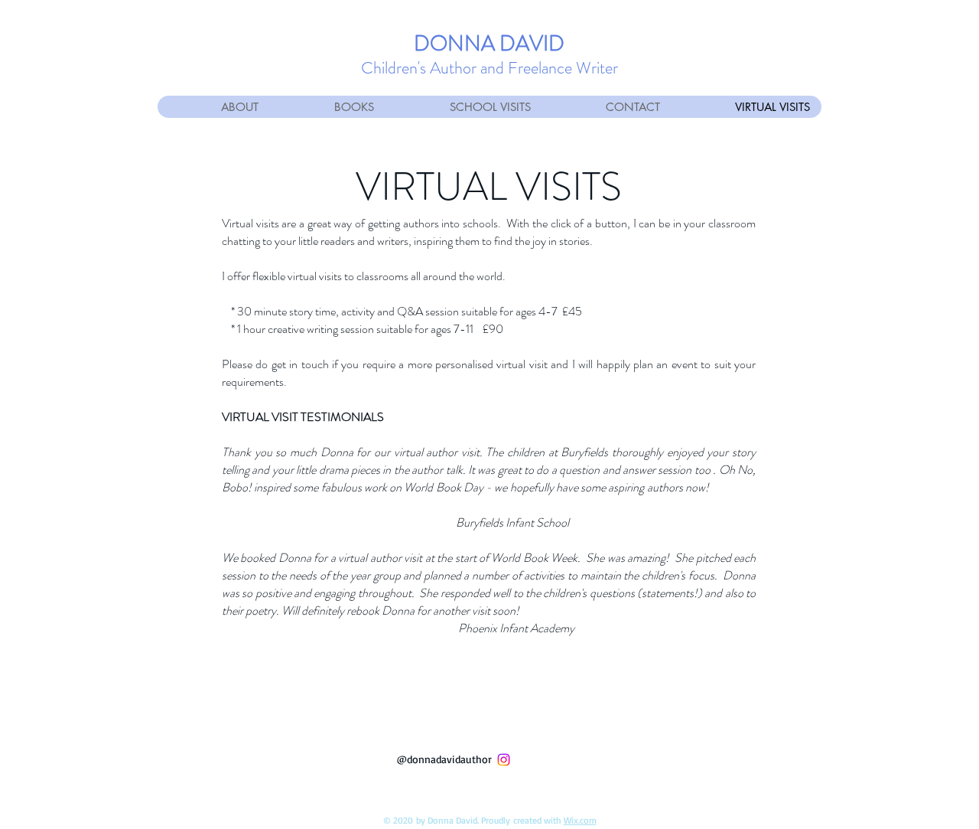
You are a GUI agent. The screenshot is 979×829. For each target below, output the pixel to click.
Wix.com (580, 820)
